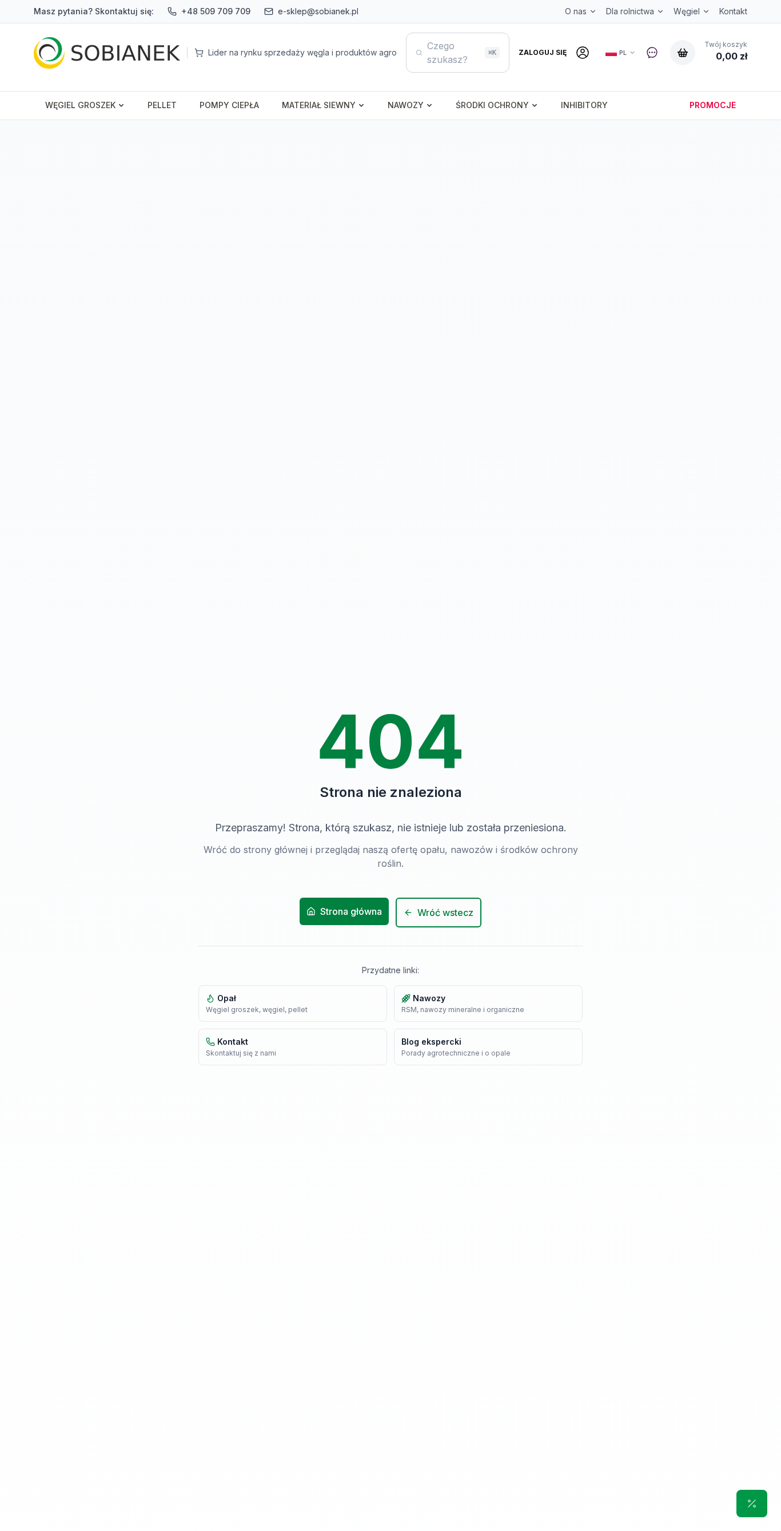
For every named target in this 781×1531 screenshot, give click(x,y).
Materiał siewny (319, 105)
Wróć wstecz (445, 912)
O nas (576, 11)
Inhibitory (584, 105)
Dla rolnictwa (630, 11)
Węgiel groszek (80, 105)
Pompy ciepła (229, 105)
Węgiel (687, 11)
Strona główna (351, 911)
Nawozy (406, 105)
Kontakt (733, 11)
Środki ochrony (492, 105)
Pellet (162, 105)
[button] (751, 1503)
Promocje (713, 105)
